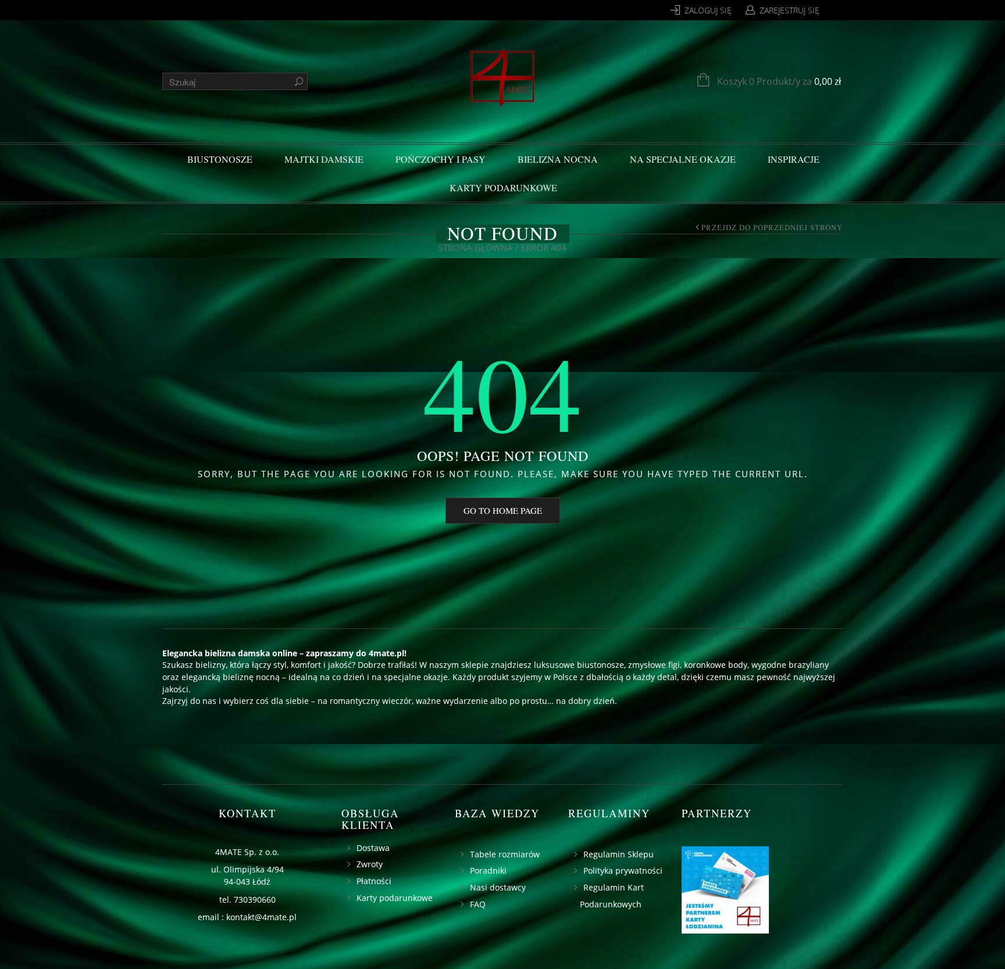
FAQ (478, 904)
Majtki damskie (323, 159)
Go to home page (503, 510)
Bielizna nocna (558, 159)
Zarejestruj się (789, 10)
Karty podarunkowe (503, 187)
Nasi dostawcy (498, 887)
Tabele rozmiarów (505, 854)
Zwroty (370, 864)
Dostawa (373, 847)
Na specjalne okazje (683, 159)
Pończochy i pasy (440, 159)
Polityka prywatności (622, 870)
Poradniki (488, 870)
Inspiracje (793, 159)
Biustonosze (219, 159)
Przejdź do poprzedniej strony (772, 228)
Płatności (374, 880)
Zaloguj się (708, 10)
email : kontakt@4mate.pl (247, 916)
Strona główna (476, 247)
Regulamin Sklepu (618, 854)
